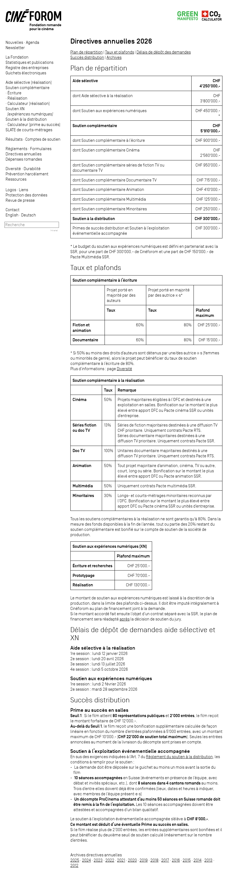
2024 (86, 860)
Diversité (13, 168)
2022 (109, 860)
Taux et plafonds (119, 52)
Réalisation (17, 98)
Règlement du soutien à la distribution (179, 756)
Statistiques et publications (29, 62)
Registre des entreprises (27, 67)
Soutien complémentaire (27, 87)
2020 (132, 860)
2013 (208, 860)
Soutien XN (29, 111)
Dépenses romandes (24, 159)
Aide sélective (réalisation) (29, 82)
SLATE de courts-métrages (29, 129)
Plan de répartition (86, 52)
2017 (165, 860)
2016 (176, 860)
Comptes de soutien (42, 139)
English (12, 215)
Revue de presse (20, 200)
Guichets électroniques (26, 72)
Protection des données (26, 195)
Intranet (54, 230)
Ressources (16, 179)
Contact (12, 209)
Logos (11, 189)
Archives (114, 57)
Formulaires (40, 148)
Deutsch (28, 215)
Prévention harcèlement (27, 173)
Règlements (16, 148)
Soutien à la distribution (26, 119)
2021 (121, 860)
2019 (144, 860)
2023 (98, 860)
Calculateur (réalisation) (29, 103)
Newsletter (15, 47)
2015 (187, 860)
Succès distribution (87, 57)
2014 (198, 860)
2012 (74, 865)
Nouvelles (14, 42)
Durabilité (32, 168)
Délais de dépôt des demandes (164, 52)
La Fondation (17, 57)
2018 (154, 860)
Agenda (32, 42)
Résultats (14, 139)
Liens (23, 189)
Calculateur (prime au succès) (34, 124)
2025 (74, 860)
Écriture (14, 92)
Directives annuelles (23, 154)
